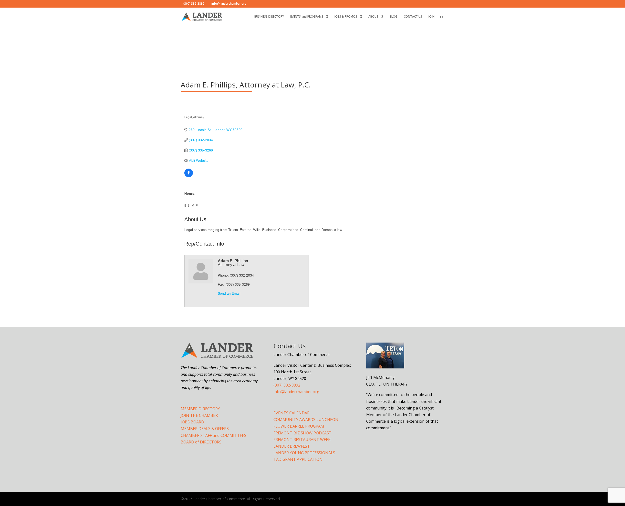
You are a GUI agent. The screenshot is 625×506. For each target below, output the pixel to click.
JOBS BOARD (192, 422)
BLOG (393, 17)
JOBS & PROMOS (345, 17)
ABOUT (373, 17)
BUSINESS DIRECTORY (269, 17)
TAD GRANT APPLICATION (298, 459)
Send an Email (229, 293)
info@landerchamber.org (296, 391)
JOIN (431, 17)
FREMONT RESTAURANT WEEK (302, 439)
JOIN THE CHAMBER (199, 415)
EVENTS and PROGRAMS (306, 17)
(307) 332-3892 (286, 385)
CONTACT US (413, 17)
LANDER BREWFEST (291, 446)
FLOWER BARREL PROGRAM (298, 426)
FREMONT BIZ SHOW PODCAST (302, 433)
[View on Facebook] (188, 176)
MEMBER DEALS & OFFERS (205, 428)
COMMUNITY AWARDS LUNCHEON (305, 419)
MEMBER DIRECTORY (200, 408)
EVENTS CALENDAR (291, 413)
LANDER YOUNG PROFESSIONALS (304, 452)
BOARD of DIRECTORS (201, 442)
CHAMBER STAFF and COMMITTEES (213, 435)
